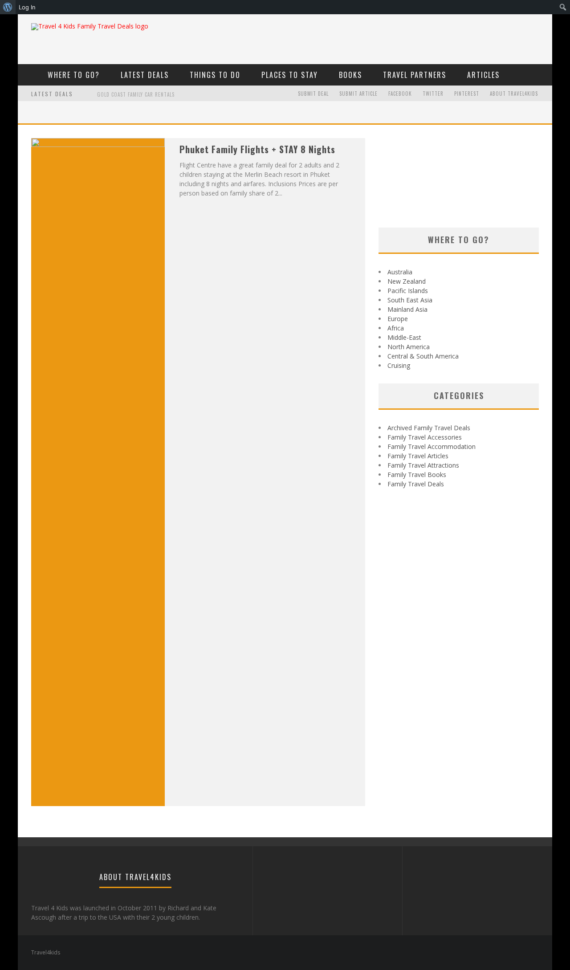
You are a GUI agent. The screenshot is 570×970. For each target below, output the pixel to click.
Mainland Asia (407, 309)
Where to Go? (74, 74)
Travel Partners (414, 74)
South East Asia (409, 300)
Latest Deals (145, 74)
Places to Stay (289, 74)
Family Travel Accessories (424, 437)
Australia (399, 272)
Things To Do (215, 74)
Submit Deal (313, 93)
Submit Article (358, 93)
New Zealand (406, 281)
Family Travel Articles (417, 456)
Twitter (433, 93)
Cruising (398, 365)
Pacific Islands (407, 290)
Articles (483, 74)
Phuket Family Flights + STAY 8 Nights (257, 149)
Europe (397, 318)
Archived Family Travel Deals (428, 428)
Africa (395, 328)
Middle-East (404, 337)
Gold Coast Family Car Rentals (136, 94)
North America (408, 346)
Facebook (400, 93)
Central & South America (423, 356)
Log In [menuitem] (27, 7)
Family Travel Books (416, 474)
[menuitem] (8, 7)
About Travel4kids (514, 93)
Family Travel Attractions (423, 465)
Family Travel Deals (415, 484)
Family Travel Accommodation (431, 446)
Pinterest (466, 93)
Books (350, 74)
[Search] (540, 74)
